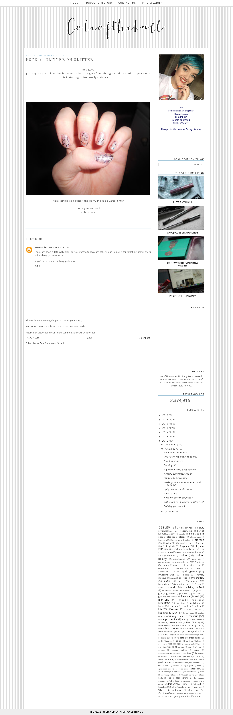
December (171, 444)
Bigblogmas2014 (168, 534)
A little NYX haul (182, 202)
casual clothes (164, 562)
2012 (165, 440)
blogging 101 (169, 543)
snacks (176, 665)
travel (198, 684)
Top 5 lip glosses (173, 461)
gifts (160, 593)
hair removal (172, 596)
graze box (183, 593)
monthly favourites (168, 628)
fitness (198, 584)
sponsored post (164, 669)
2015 (165, 428)
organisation (195, 637)
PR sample (179, 647)
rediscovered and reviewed (169, 653)
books (170, 552)
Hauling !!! (169, 465)
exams (173, 578)
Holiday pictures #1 (175, 506)
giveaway (170, 593)
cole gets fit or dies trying (187, 565)
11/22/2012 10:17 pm (58, 247)
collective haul (181, 568)
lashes (198, 606)
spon (199, 666)
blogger (182, 536)
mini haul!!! (170, 493)
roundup (188, 656)
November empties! (175, 452)
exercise (183, 577)
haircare (185, 596)
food (172, 587)
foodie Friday (187, 587)
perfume (189, 641)
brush (160, 556)
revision (164, 656)
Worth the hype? (165, 696)
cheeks (185, 562)
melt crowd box (166, 625)
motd (170, 631)
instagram (173, 606)
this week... (174, 683)
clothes (165, 565)
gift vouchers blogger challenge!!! (184, 502)
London (201, 613)
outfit (160, 641)
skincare (165, 662)
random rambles (179, 650)
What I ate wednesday (170, 690)
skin (202, 659)
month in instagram (190, 625)
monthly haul (188, 628)
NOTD (173, 638)
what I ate (197, 687)
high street (164, 602)
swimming (165, 675)
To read (188, 684)
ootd (182, 637)
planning (162, 647)
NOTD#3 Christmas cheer (178, 473)
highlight (181, 603)
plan (200, 644)
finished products (182, 584)
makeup (193, 616)
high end (163, 599)
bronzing (188, 552)
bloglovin (170, 546)
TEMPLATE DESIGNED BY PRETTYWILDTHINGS (116, 712)
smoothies (197, 662)
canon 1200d (196, 559)
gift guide (197, 590)
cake (175, 559)
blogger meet (195, 537)
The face (175, 680)
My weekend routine (176, 478)
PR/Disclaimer (152, 2)
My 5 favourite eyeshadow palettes (182, 264)
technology (193, 675)
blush (171, 549)
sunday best (163, 672)
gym (160, 596)
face (181, 581)
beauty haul (187, 527)
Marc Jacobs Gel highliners (182, 232)
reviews (201, 653)
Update (173, 687)
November (171, 448)
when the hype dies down (181, 693)
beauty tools (187, 530)
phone (198, 641)
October (169, 511)
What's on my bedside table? (180, 456)
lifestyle (173, 609)
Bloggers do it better (180, 540)
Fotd (201, 587)
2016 (165, 423)
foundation (166, 590)
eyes (167, 581)
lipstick (173, 612)
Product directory (98, 2)
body (179, 549)
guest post (196, 593)
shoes (160, 659)
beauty (164, 527)
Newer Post (33, 337)
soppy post (188, 666)
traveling (162, 686)
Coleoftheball (163, 568)
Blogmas (184, 546)
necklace (193, 635)
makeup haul (187, 619)
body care (191, 549)
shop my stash (173, 659)
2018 (165, 415)
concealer (163, 571)
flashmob (162, 587)
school (198, 656)
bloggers (162, 540)
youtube (196, 696)
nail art (186, 631)
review (187, 653)
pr (170, 646)
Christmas (199, 562)
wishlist (198, 693)
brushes (171, 555)
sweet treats (190, 671)
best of (200, 530)
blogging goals (186, 543)
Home (74, 2)
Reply (37, 265)
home (161, 606)
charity (176, 562)
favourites (163, 584)
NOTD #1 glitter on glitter (178, 497)
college (197, 568)
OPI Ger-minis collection (178, 489)
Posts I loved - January (182, 296)
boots (178, 552)
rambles (161, 650)
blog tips (171, 536)
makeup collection (167, 619)
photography (190, 644)
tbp (184, 675)
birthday (182, 534)
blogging (199, 539)
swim (202, 672)
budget (183, 555)
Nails (165, 634)
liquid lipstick (189, 613)
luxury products (177, 616)
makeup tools (175, 622)
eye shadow (197, 577)
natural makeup (180, 635)
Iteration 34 (40, 247)
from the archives (181, 590)
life (160, 609)
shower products (190, 659)
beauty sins (173, 531)
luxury (164, 616)
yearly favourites (182, 696)
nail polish (198, 631)
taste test (176, 675)
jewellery (186, 606)
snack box (163, 665)
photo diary (175, 643)
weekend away (185, 687)
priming (198, 647)
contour (177, 572)
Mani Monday (193, 622)
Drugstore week (166, 574)
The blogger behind (178, 677)
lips (160, 612)
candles (183, 559)
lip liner (198, 609)
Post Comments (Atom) (52, 343)
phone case (162, 644)
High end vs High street (189, 599)
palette (179, 640)
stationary (196, 668)
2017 (165, 419)
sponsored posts (181, 669)
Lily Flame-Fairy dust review (180, 469)
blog (191, 533)
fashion (194, 581)
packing (169, 641)
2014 (165, 432)
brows (198, 552)
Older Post (144, 337)
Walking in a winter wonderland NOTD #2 (182, 483)
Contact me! (127, 2)
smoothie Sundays (182, 662)
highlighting (194, 603)
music (177, 631)
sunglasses (176, 672)
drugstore (191, 571)
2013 (165, 436)
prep (189, 647)
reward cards (176, 656)
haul (197, 596)
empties (185, 574)
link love (187, 609)
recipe (196, 650)
